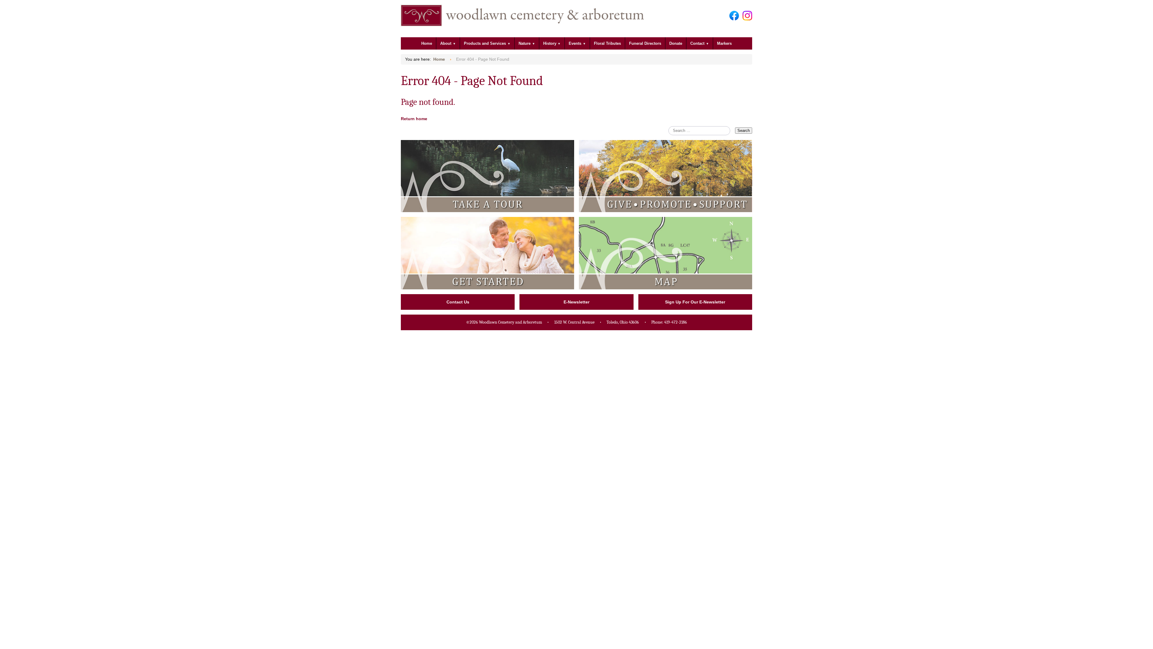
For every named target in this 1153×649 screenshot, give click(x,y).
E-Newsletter (576, 302)
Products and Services (485, 43)
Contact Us (457, 302)
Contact (697, 43)
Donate (675, 43)
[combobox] (699, 130)
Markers (724, 43)
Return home (414, 118)
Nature (525, 43)
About (445, 43)
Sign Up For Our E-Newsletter (695, 302)
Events (575, 43)
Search (743, 130)
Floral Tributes (607, 43)
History (549, 43)
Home (426, 43)
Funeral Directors (645, 43)
